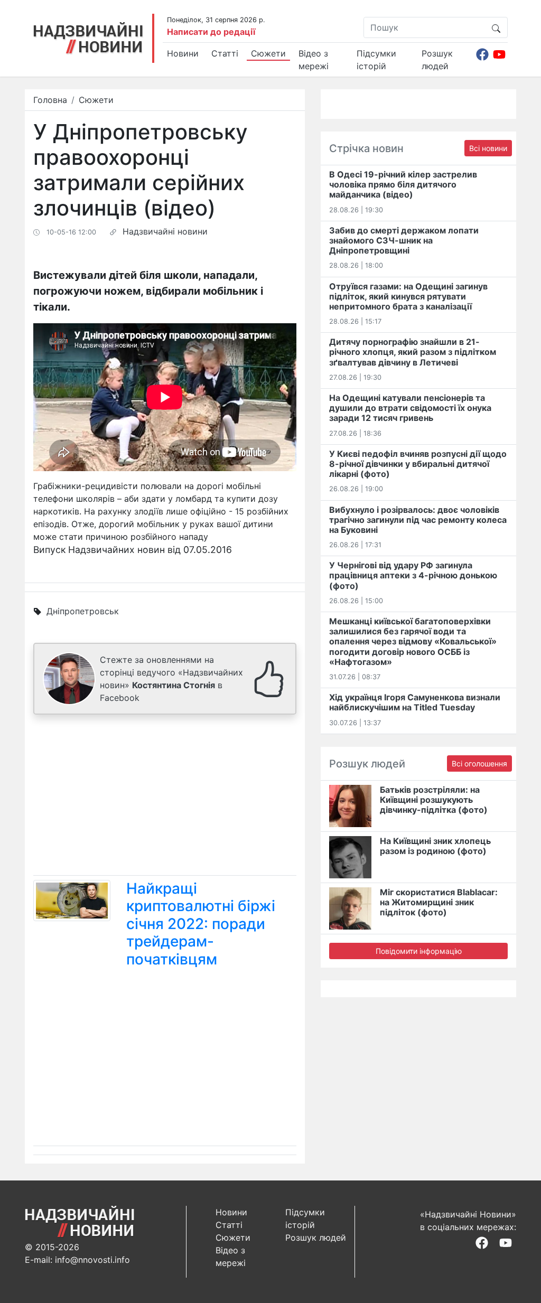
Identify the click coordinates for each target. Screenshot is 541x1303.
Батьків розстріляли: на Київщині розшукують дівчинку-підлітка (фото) (434, 799)
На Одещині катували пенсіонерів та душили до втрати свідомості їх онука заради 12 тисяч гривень (410, 407)
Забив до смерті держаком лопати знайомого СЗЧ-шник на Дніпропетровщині (404, 240)
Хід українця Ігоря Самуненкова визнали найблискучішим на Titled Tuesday (414, 702)
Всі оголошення (479, 763)
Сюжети (268, 53)
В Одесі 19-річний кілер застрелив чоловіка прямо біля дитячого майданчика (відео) (403, 184)
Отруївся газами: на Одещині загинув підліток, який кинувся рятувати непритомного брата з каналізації (408, 296)
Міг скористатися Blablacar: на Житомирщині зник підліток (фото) (439, 902)
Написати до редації (211, 31)
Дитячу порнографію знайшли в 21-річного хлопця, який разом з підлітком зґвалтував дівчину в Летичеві (412, 351)
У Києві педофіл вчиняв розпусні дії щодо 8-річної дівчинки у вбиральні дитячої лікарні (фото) (418, 463)
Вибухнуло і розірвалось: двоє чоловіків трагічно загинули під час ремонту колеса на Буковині (418, 519)
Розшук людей (437, 59)
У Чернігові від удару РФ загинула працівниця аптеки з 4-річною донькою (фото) (413, 575)
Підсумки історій (376, 59)
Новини (183, 53)
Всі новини (488, 148)
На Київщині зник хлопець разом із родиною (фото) (435, 846)
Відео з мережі (314, 59)
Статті (224, 53)
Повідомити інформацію (419, 950)
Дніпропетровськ (82, 611)
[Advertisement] (164, 797)
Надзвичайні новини (165, 231)
